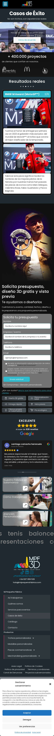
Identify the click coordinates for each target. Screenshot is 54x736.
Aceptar (27, 713)
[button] (50, 684)
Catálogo (12, 621)
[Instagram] (32, 572)
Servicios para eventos (19, 609)
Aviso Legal (36, 732)
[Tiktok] (22, 572)
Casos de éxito (15, 615)
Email (5, 353)
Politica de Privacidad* (26, 365)
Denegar (27, 719)
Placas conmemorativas (20, 650)
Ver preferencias (27, 726)
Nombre (7, 321)
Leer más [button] (8, 466)
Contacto (12, 627)
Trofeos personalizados (19, 638)
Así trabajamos (15, 597)
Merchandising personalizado (22, 655)
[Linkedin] (27, 572)
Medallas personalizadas (20, 644)
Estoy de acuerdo (27, 40)
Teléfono (7, 343)
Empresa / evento (12, 332)
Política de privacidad (23, 732)
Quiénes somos (15, 603)
